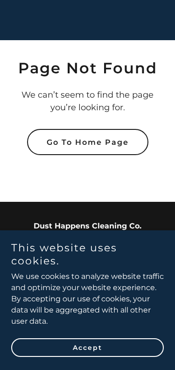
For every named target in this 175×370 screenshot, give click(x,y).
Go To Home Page (88, 142)
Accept (87, 347)
